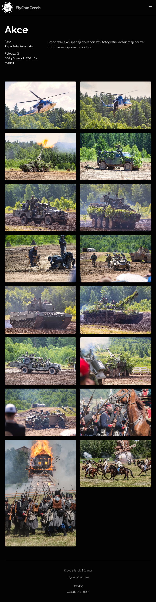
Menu (150, 7)
